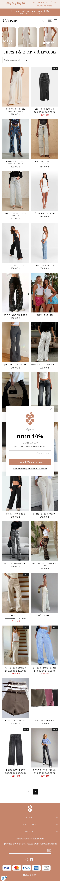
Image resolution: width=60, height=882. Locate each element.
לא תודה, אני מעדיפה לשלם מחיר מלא (30, 469)
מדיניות (29, 831)
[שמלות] (27, 37)
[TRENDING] (48, 37)
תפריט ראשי (29, 824)
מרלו (29, 817)
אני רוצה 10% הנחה (30, 462)
